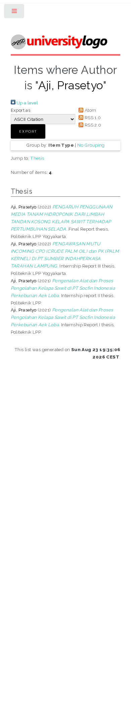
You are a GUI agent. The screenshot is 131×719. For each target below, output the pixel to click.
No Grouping (90, 145)
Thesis (37, 158)
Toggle (14, 12)
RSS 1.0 (92, 117)
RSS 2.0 (92, 125)
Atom (89, 110)
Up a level (26, 102)
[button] (28, 131)
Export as (21, 110)
